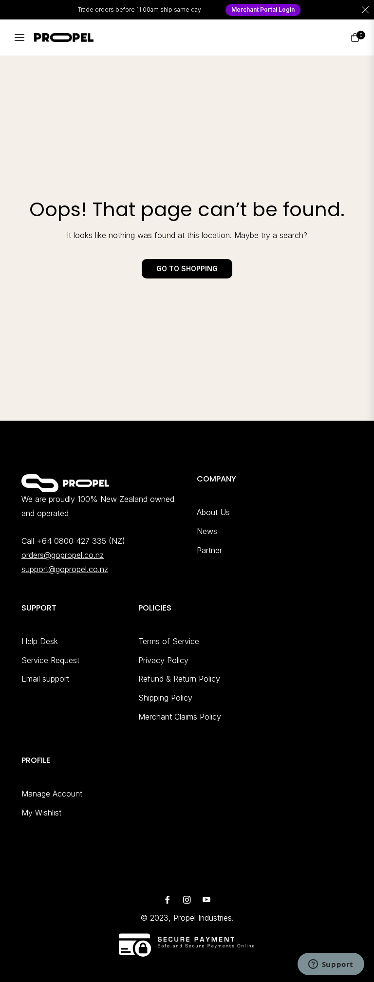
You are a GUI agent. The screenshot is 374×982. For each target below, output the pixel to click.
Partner (209, 550)
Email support (45, 679)
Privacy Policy (163, 660)
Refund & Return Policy (179, 679)
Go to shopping (187, 268)
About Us (213, 512)
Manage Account (51, 793)
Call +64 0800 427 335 (63, 541)
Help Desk (39, 641)
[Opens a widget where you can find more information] (330, 965)
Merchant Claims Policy (179, 717)
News (207, 531)
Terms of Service (168, 641)
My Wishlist (41, 812)
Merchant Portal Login (263, 9)
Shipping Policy (165, 698)
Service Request (50, 660)
